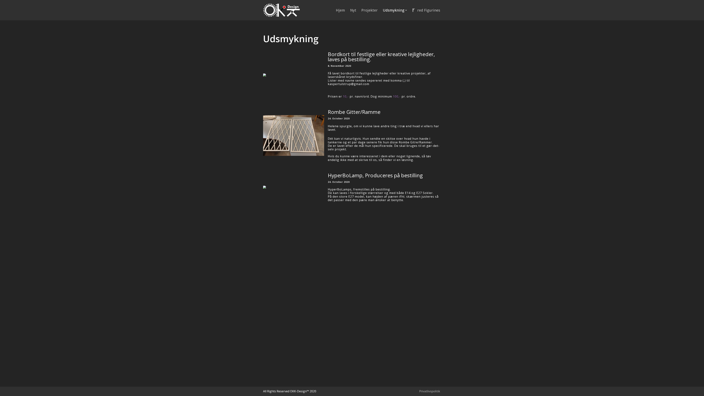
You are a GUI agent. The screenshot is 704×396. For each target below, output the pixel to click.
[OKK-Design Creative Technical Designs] (281, 10)
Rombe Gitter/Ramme (354, 111)
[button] (406, 10)
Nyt (353, 10)
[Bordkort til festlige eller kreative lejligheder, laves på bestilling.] (293, 75)
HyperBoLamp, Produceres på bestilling (375, 175)
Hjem (340, 10)
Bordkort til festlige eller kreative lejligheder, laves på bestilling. (381, 57)
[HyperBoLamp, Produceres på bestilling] (293, 187)
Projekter (369, 10)
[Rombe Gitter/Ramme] (293, 135)
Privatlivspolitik (429, 391)
